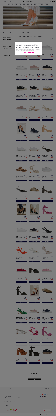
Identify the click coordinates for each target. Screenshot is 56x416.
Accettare (31, 52)
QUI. (33, 50)
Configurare (25, 52)
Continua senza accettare (38, 42)
